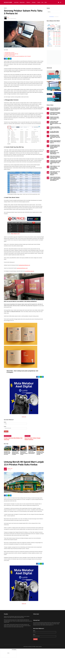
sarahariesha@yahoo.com (22, 268)
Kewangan (33, 2)
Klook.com (24, 416)
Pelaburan (28, 2)
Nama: (5, 422)
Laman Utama (16, 2)
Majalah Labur (8, 2)
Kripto (46, 2)
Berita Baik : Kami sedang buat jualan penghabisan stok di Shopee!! (17, 56)
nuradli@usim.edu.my (29, 271)
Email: (5, 426)
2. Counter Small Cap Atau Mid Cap (11, 53)
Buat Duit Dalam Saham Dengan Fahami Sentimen (32, 438)
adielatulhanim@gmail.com (24, 265)
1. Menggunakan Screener (9, 52)
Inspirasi (38, 2)
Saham (5, 8)
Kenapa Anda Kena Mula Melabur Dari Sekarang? (13, 438)
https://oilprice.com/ (15, 233)
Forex (42, 2)
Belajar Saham (22, 2)
